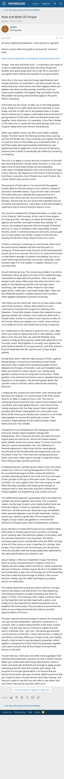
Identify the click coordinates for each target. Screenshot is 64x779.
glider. (6, 21)
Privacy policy (20, 712)
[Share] (57, 38)
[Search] (60, 3)
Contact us (7, 712)
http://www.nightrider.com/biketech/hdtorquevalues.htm (30, 58)
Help (30, 712)
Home (37, 712)
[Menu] (4, 3)
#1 (61, 38)
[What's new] (54, 3)
